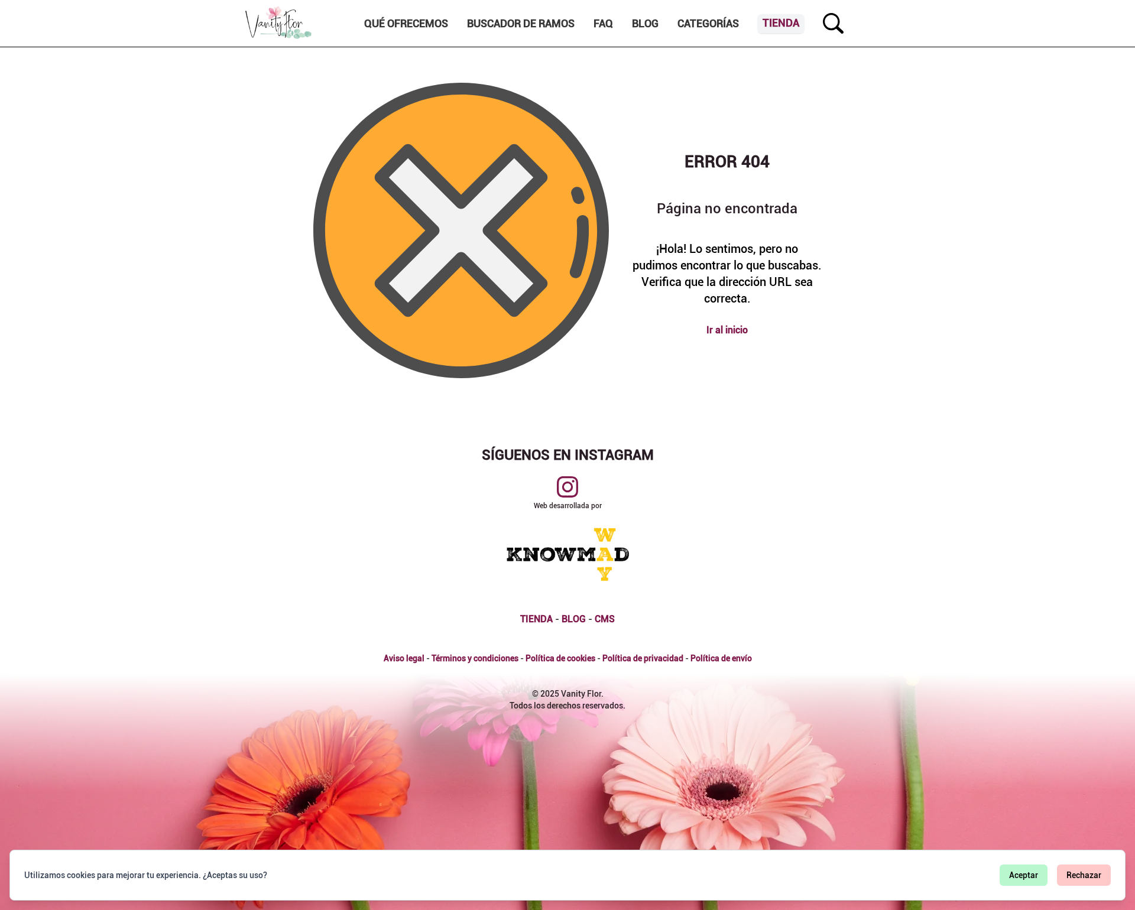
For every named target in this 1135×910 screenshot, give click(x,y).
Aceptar (1023, 875)
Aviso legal (404, 658)
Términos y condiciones (475, 658)
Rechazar (1083, 875)
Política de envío (721, 658)
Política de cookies (560, 658)
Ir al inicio (727, 330)
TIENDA (536, 619)
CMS (605, 619)
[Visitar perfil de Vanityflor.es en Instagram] (567, 487)
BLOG (574, 619)
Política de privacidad (642, 658)
